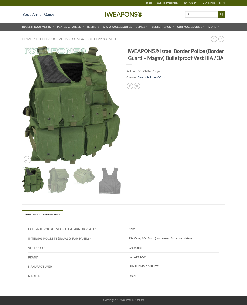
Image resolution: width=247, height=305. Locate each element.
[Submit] (221, 14)
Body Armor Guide (38, 14)
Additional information (42, 214)
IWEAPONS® (123, 14)
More (222, 2)
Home (27, 39)
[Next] (113, 105)
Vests (155, 27)
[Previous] (28, 105)
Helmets (93, 27)
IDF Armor (190, 2)
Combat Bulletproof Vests (95, 39)
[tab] (42, 214)
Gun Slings (209, 2)
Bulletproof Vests (36, 27)
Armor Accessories (117, 27)
